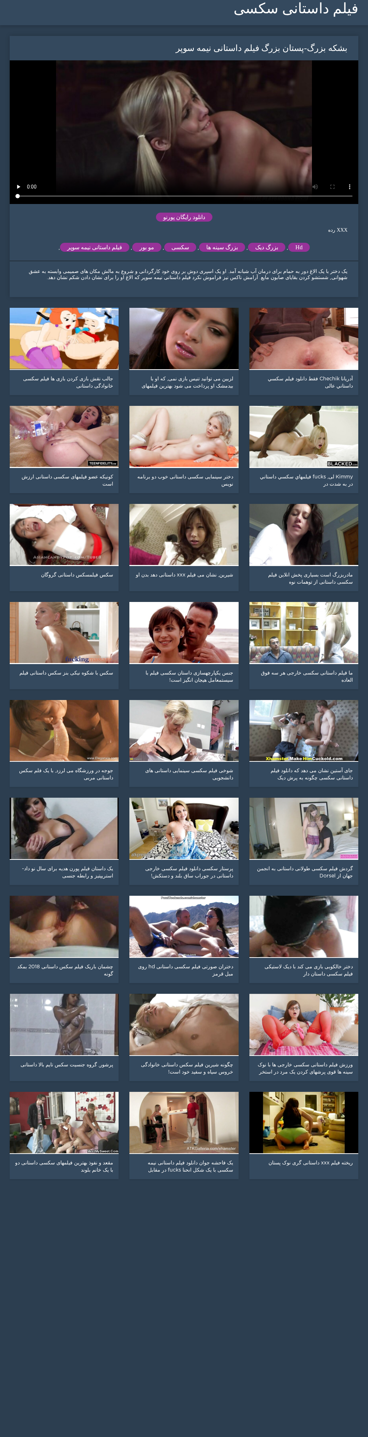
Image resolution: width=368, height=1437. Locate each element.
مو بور (146, 247)
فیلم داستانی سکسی (296, 8)
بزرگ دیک (266, 247)
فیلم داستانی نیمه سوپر (94, 247)
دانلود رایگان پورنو (184, 217)
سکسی (180, 247)
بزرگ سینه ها (222, 247)
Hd (299, 247)
